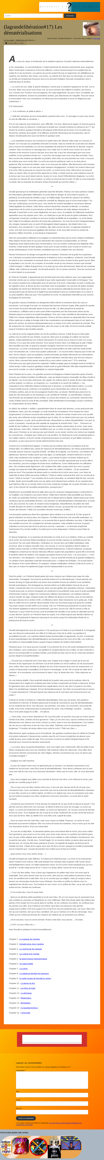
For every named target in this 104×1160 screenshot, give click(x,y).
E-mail (18, 1100)
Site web (19, 1108)
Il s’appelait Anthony (29, 1008)
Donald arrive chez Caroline (32, 944)
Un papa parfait (26, 964)
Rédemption (26, 998)
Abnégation (26, 1003)
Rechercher (70, 16)
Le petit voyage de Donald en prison (35, 978)
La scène (24, 969)
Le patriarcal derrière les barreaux (34, 973)
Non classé (96, 38)
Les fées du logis (28, 988)
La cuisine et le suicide (29, 954)
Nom (17, 1091)
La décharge (26, 993)
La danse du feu (28, 983)
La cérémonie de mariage (30, 949)
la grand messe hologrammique (33, 959)
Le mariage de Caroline (29, 939)
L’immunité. (25, 1013)
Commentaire (21, 1070)
